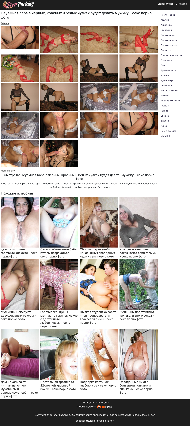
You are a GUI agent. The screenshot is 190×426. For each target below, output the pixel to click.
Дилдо (164, 65)
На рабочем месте (170, 100)
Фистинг (165, 121)
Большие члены (169, 45)
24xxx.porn (87, 402)
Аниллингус (166, 25)
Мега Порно (8, 170)
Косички (165, 75)
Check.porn (102, 402)
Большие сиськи (169, 40)
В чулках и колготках (171, 55)
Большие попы (168, 35)
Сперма (165, 115)
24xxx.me (181, 3)
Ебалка (5, 23)
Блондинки (166, 30)
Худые (164, 126)
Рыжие (164, 110)
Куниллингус (167, 80)
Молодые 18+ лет (170, 90)
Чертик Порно (168, 15)
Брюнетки (166, 50)
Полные (165, 105)
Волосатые (166, 60)
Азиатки (165, 20)
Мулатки (165, 95)
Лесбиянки (166, 85)
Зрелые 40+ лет (169, 70)
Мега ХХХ (165, 136)
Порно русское (168, 131)
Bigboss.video (166, 3)
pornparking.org (59, 414)
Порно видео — (86, 406)
